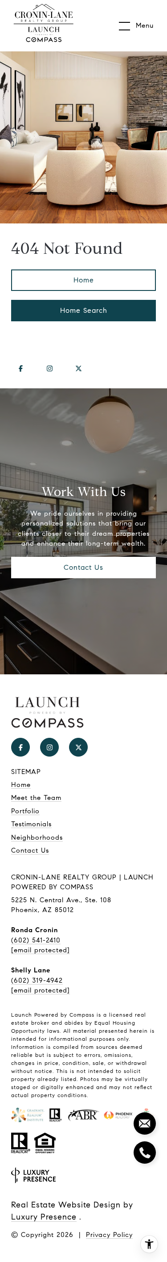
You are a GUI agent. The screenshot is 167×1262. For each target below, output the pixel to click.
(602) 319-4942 (37, 980)
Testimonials (31, 824)
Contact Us (30, 850)
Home (83, 280)
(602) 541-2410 (36, 940)
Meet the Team (36, 798)
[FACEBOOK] (20, 368)
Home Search (83, 310)
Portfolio (25, 811)
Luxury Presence (44, 1217)
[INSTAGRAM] (49, 368)
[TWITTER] (78, 368)
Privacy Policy (109, 1235)
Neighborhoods (37, 837)
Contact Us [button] (83, 567)
